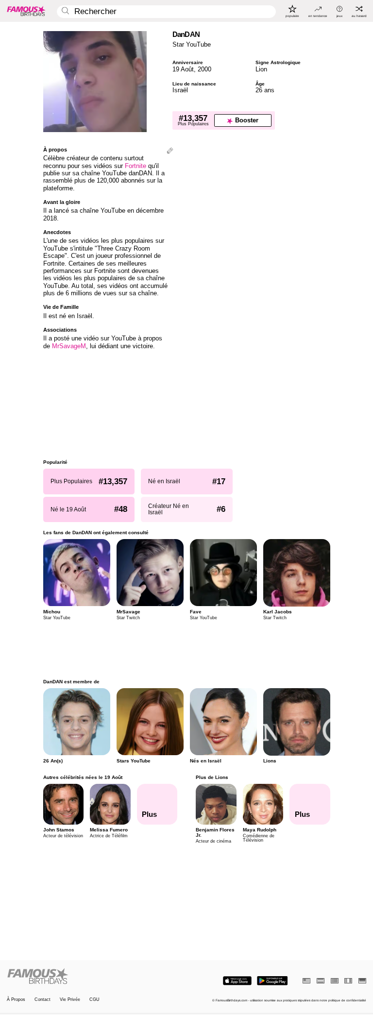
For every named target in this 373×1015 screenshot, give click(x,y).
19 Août (183, 69)
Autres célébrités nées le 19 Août (82, 777)
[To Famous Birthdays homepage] (26, 10)
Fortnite (135, 165)
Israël (180, 90)
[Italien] (348, 980)
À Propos (16, 1000)
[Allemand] (362, 980)
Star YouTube (191, 44)
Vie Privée (70, 1000)
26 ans (264, 90)
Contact (42, 1000)
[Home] (95, 976)
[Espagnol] (320, 980)
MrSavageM (69, 346)
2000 (204, 69)
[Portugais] (335, 980)
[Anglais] (306, 980)
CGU (94, 1000)
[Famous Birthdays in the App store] (237, 980)
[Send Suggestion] (170, 151)
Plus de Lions (212, 777)
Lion (261, 69)
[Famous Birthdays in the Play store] (272, 980)
